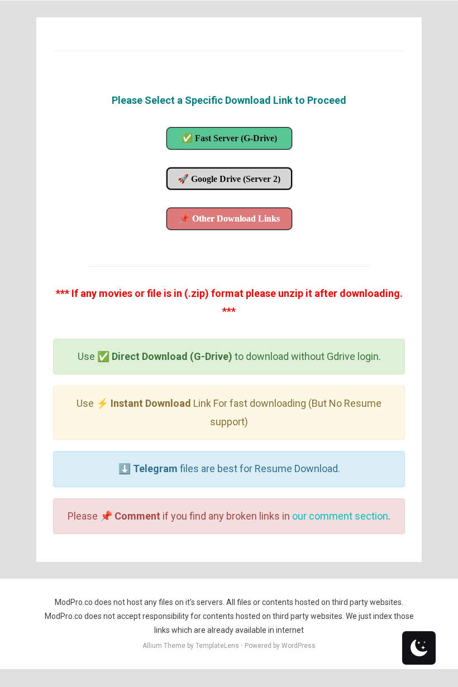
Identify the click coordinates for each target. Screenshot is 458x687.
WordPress (299, 646)
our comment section (340, 516)
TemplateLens (217, 646)
